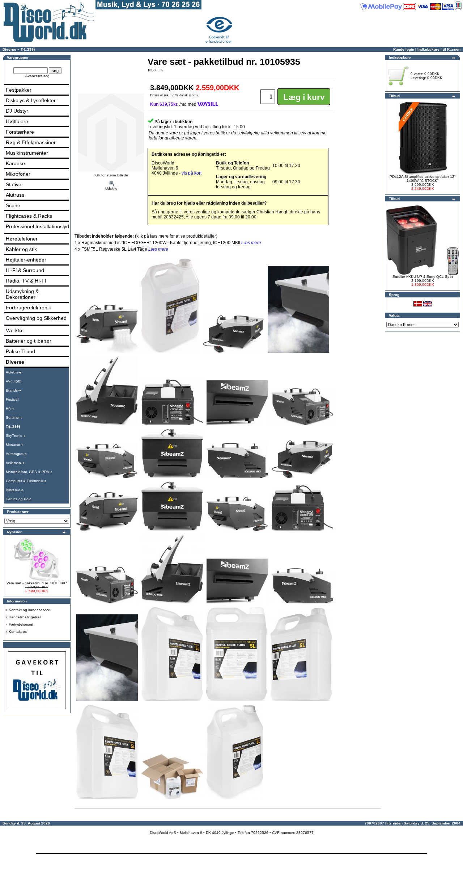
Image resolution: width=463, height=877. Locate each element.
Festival (12, 399)
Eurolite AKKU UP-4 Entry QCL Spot (422, 277)
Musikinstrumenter (27, 153)
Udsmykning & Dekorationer (22, 294)
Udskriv (111, 189)
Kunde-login (403, 49)
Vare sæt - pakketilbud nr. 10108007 (37, 583)
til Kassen (451, 49)
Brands (12, 390)
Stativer (14, 184)
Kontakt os (18, 632)
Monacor (13, 445)
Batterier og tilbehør (28, 341)
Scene (13, 205)
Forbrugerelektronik (28, 307)
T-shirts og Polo (18, 499)
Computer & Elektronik (24, 481)
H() (8, 408)
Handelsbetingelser (25, 617)
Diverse (9, 49)
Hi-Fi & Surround (25, 270)
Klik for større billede (111, 175)
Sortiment (14, 417)
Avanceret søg (37, 76)
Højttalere (17, 121)
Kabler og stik (21, 249)
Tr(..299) (28, 49)
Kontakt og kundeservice (29, 610)
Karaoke (15, 163)
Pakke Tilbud (20, 351)
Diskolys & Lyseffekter (31, 100)
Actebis (12, 372)
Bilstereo (13, 490)
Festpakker (18, 90)
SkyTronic (14, 436)
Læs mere (251, 242)
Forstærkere (20, 132)
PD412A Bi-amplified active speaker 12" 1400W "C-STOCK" (423, 179)
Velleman (13, 463)
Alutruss (15, 195)
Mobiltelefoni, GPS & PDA (27, 472)
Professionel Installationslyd (37, 226)
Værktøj (15, 330)
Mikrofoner (18, 174)
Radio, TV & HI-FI (26, 281)
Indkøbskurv (428, 49)
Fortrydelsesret (21, 624)
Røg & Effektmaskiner (31, 142)
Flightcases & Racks (29, 216)
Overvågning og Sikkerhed (36, 318)
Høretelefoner (22, 239)
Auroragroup (16, 454)
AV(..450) (13, 381)
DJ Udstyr (17, 111)
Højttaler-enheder (26, 260)
